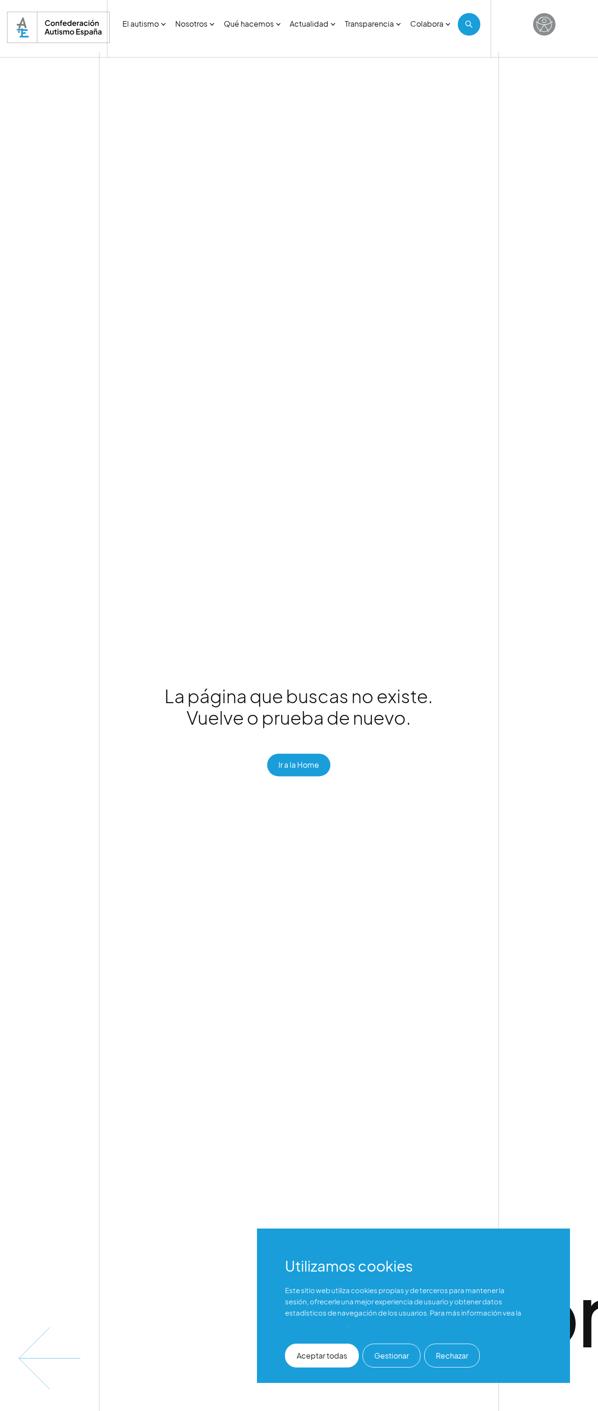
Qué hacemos (249, 24)
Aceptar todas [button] (322, 1355)
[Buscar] (469, 24)
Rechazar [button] (452, 1355)
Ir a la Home (298, 765)
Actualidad (309, 24)
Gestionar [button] (391, 1355)
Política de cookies (316, 1323)
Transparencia (369, 24)
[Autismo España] (58, 27)
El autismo (140, 24)
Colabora (426, 24)
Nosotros (191, 24)
